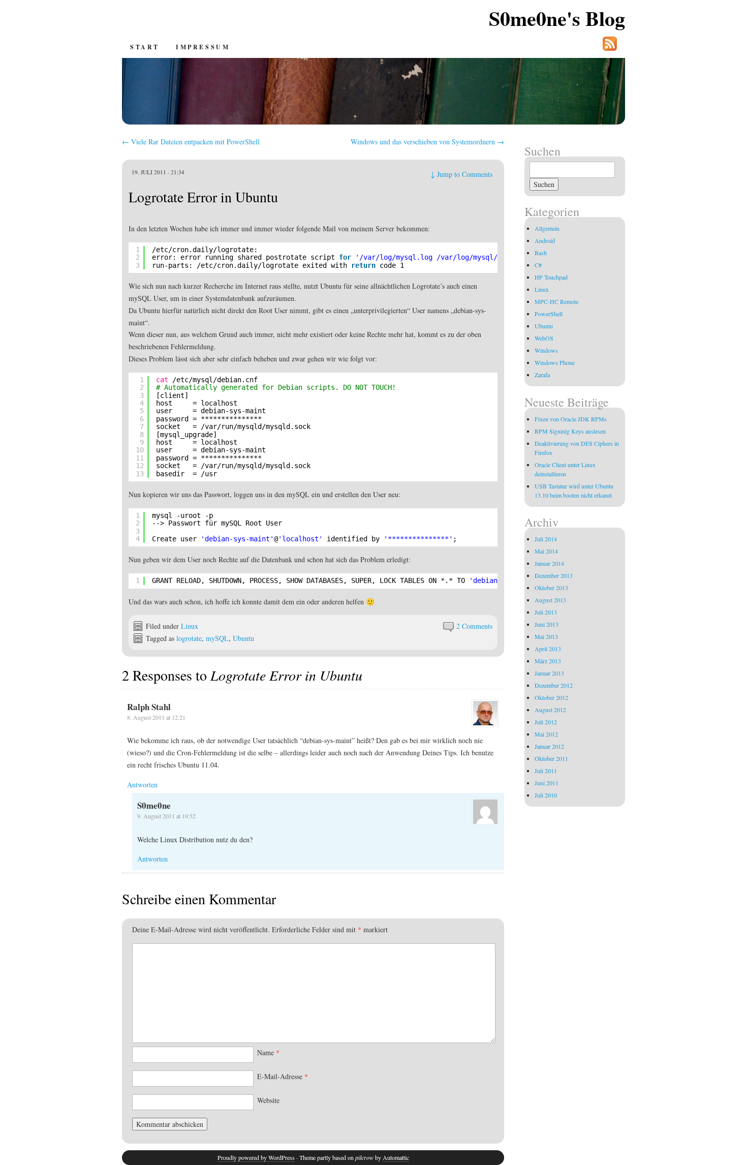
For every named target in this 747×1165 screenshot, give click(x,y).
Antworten (142, 784)
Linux (189, 626)
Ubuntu (243, 638)
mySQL (217, 638)
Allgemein (547, 228)
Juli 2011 (546, 771)
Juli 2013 (546, 612)
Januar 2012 (549, 746)
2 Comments (474, 626)
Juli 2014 (546, 539)
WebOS (544, 338)
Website (268, 1100)
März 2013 (548, 661)
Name (268, 1052)
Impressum (203, 47)
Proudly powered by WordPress (256, 1157)
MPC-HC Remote (556, 301)
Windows (546, 350)
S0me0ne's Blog (557, 18)
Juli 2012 (546, 722)
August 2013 (550, 600)
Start (145, 47)
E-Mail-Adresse (282, 1076)
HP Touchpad (551, 277)
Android (545, 240)
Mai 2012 (546, 734)
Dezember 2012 (554, 685)
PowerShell (549, 314)
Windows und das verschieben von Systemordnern (427, 141)
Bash (541, 253)
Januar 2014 (549, 563)
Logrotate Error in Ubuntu (203, 196)
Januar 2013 (549, 673)
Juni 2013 (546, 624)
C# (538, 265)
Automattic (396, 1157)
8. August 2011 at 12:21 (156, 717)
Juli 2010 (546, 795)
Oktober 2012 (551, 697)
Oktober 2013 (551, 588)
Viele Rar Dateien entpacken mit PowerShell (191, 141)
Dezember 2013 (554, 575)
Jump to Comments (461, 174)
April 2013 (548, 649)
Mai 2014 (546, 551)
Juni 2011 (546, 783)
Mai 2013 (546, 636)
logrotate (189, 638)
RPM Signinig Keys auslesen (570, 431)
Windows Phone (555, 362)
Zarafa (542, 375)
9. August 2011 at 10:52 (166, 816)
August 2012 (550, 710)
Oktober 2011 (551, 758)
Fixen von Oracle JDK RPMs (571, 419)
